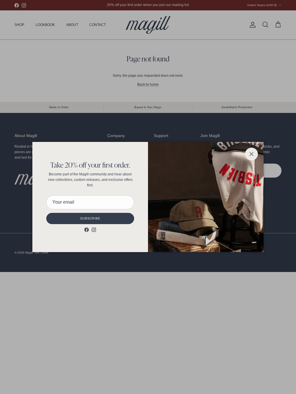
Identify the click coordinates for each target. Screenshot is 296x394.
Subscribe (90, 218)
